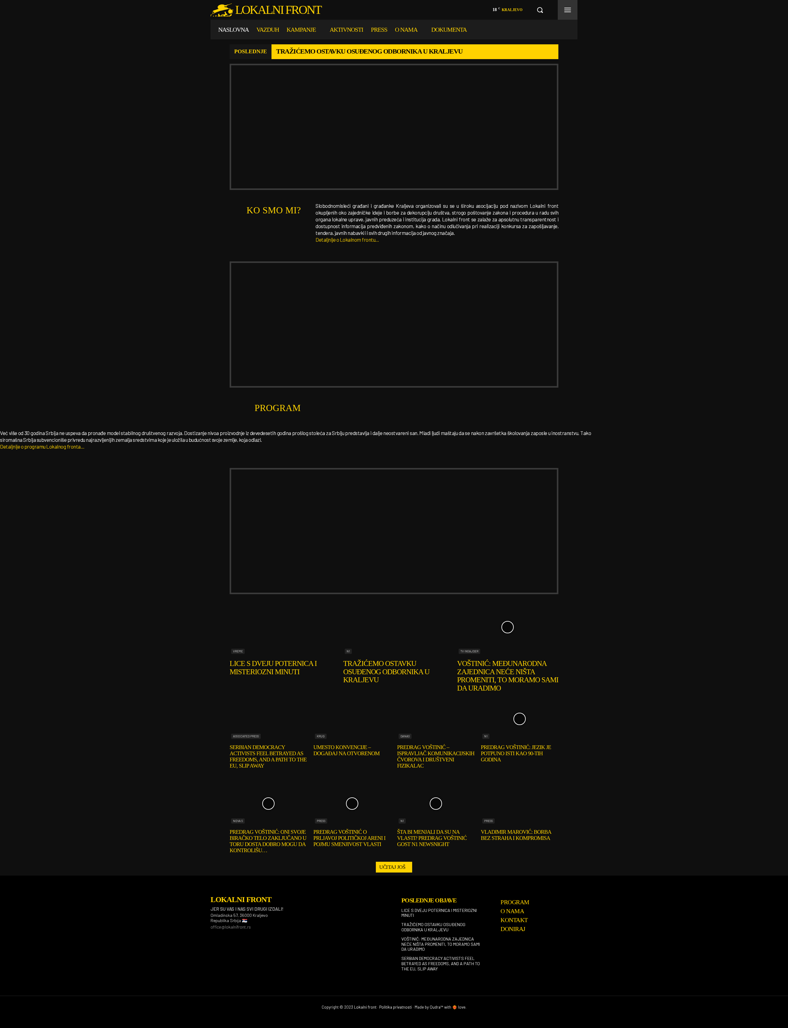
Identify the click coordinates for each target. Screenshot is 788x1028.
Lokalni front (365, 1007)
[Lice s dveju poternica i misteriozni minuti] (280, 627)
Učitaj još (392, 867)
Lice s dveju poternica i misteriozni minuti (273, 667)
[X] (259, 937)
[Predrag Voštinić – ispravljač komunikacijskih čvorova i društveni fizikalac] (436, 718)
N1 (348, 651)
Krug (321, 736)
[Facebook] (213, 937)
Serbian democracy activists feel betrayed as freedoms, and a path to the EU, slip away (268, 756)
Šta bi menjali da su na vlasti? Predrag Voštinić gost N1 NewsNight (432, 838)
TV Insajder (469, 651)
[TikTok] (244, 937)
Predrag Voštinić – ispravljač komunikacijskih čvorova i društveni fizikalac (435, 756)
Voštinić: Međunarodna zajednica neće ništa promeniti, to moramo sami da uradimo (507, 675)
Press (321, 821)
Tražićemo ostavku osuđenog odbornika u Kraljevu (369, 51)
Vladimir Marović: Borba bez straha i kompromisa (516, 835)
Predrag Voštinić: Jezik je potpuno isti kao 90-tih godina (516, 753)
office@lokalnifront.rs (231, 926)
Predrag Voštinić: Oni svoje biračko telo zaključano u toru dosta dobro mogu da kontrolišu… (268, 841)
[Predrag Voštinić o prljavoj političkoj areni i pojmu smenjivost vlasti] (352, 803)
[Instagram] (228, 937)
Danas (405, 736)
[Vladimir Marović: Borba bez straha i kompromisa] (519, 803)
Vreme (238, 651)
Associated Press (246, 736)
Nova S (238, 821)
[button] (540, 10)
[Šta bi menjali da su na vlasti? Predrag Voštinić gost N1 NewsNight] (436, 803)
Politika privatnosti (395, 1007)
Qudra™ (436, 1007)
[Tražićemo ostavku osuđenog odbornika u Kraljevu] (393, 627)
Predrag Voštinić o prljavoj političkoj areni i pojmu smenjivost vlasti (349, 838)
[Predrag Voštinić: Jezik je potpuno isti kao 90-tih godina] (519, 718)
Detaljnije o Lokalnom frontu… (347, 239)
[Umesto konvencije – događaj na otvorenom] (352, 718)
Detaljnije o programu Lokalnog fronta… (42, 446)
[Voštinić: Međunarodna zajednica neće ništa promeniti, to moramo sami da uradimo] (507, 627)
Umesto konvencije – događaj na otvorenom (346, 750)
